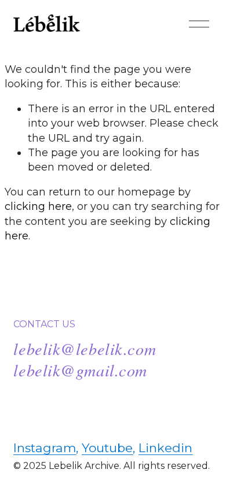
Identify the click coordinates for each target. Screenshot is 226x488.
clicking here (38, 206)
